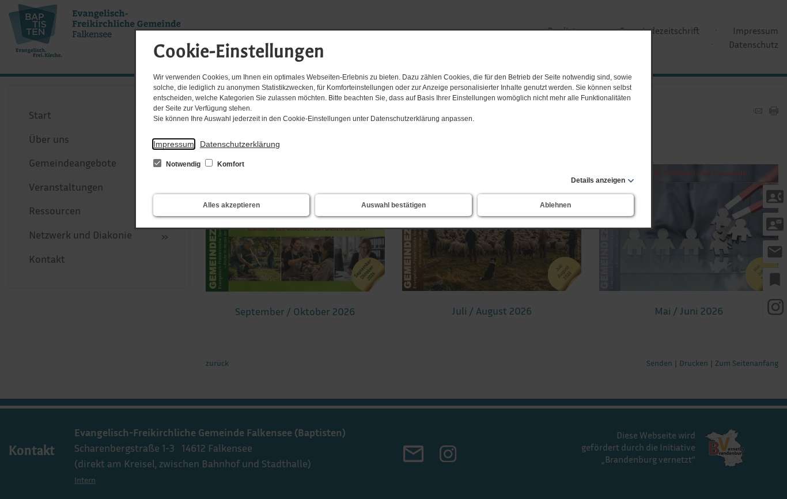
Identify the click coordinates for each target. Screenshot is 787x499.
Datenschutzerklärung (240, 144)
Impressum (173, 144)
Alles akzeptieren (231, 205)
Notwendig (183, 164)
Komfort (229, 164)
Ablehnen (555, 205)
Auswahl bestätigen (393, 205)
